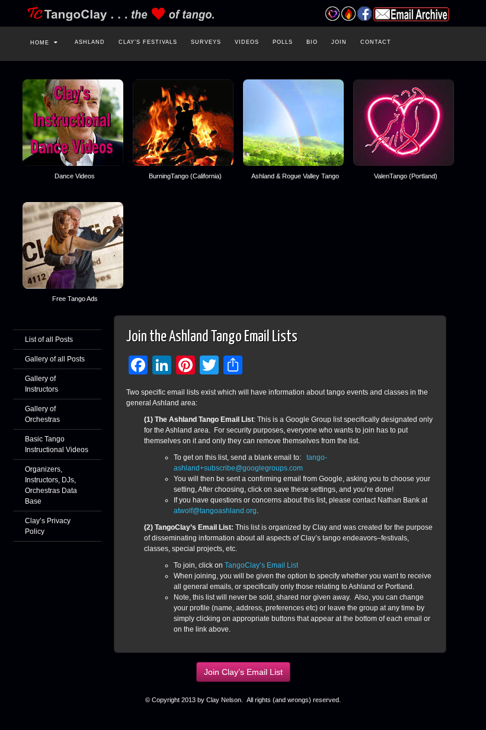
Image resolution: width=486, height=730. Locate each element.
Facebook (364, 14)
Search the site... (454, 41)
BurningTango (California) (185, 176)
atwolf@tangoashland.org (215, 511)
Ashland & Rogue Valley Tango (295, 176)
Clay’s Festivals (148, 42)
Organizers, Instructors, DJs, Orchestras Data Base (51, 485)
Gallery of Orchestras (42, 414)
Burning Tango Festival (348, 14)
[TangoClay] (243, 13)
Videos (247, 42)
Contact (375, 42)
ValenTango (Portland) (405, 176)
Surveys (206, 42)
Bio (312, 42)
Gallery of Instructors (41, 383)
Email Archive (411, 14)
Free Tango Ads (75, 298)
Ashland (90, 42)
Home (39, 43)
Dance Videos (75, 176)
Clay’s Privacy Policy (48, 526)
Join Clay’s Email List (243, 672)
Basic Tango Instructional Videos (56, 444)
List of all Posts (49, 339)
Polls (283, 42)
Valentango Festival (332, 14)
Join (339, 42)
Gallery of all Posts (55, 359)
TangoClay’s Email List (261, 565)
